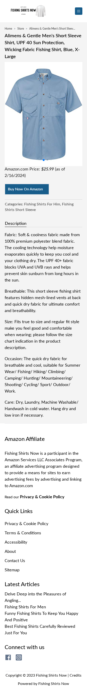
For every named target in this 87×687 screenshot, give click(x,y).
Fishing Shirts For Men (25, 607)
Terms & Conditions (23, 533)
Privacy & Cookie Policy (42, 497)
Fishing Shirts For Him (42, 204)
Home (8, 28)
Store (20, 28)
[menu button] (78, 11)
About (10, 552)
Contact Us (15, 561)
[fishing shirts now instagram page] (18, 657)
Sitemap (12, 570)
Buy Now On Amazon (25, 189)
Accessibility (16, 542)
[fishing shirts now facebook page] (8, 657)
